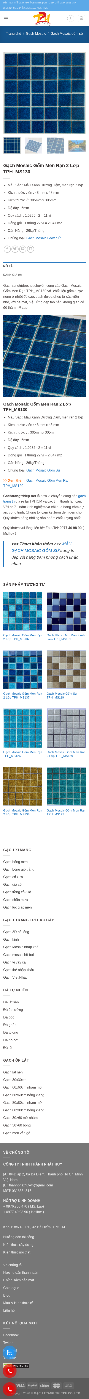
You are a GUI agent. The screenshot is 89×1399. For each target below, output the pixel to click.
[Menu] (5, 18)
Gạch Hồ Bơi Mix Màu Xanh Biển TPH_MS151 (66, 637)
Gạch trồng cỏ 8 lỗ (17, 892)
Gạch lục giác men (17, 907)
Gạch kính (11, 939)
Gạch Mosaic (36, 33)
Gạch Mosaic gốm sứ (67, 33)
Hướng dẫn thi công (18, 1237)
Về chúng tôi (12, 1265)
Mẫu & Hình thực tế (18, 1303)
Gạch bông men (15, 862)
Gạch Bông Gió (39, 3)
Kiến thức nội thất (16, 1252)
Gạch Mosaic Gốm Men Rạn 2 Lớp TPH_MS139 (66, 754)
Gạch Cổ (53, 3)
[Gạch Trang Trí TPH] (42, 18)
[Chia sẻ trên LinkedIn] (30, 249)
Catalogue (11, 1288)
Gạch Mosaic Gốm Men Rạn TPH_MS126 (22, 754)
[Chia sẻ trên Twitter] (15, 249)
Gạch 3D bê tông (16, 932)
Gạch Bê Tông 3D (12, 8)
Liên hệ (9, 1310)
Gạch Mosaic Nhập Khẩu (35, 8)
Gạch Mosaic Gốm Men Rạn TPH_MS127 (66, 812)
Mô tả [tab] (8, 266)
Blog (6, 1295)
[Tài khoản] (70, 18)
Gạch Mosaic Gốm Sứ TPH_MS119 (62, 695)
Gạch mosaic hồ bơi (18, 955)
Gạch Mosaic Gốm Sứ (43, 470)
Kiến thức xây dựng (18, 1245)
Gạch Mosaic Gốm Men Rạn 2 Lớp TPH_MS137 (22, 695)
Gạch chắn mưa (15, 900)
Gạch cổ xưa (13, 877)
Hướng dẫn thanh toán (20, 1272)
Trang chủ (13, 33)
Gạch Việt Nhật (15, 977)
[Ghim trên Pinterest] (22, 249)
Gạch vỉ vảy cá (14, 962)
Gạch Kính (24, 3)
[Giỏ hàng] (82, 18)
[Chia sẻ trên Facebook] (7, 249)
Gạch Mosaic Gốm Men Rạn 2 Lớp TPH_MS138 (22, 812)
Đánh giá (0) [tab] (12, 274)
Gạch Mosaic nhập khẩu (21, 947)
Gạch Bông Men (68, 3)
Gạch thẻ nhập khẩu (18, 970)
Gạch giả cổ (12, 884)
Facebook (11, 1335)
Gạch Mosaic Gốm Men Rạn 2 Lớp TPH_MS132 (22, 637)
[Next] (79, 93)
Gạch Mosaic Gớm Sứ (43, 238)
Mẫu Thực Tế (10, 3)
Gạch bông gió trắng (18, 869)
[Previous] (10, 93)
